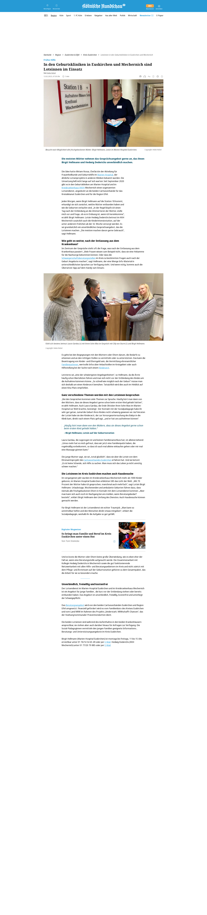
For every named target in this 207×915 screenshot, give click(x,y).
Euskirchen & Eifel (72, 55)
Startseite (47, 55)
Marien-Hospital (105, 174)
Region (58, 55)
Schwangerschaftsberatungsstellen (78, 258)
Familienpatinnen (70, 364)
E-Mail (108, 642)
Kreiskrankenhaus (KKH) (73, 187)
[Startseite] (103, 6)
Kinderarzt (104, 367)
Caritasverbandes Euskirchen (97, 460)
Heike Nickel (51, 73)
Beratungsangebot (75, 605)
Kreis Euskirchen (90, 55)
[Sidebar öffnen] (46, 15)
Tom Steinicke (72, 540)
